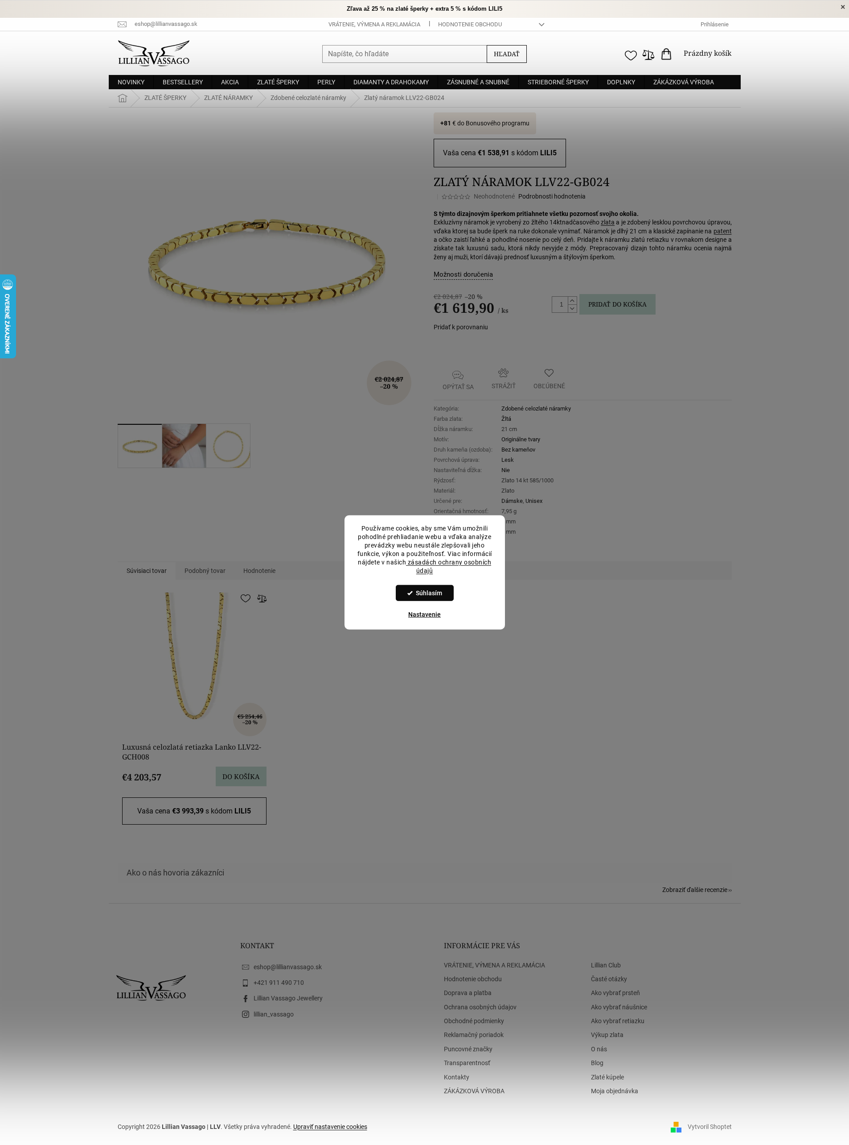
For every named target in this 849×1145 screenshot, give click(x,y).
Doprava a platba (468, 992)
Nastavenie (424, 614)
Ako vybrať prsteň (615, 992)
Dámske (512, 501)
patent (723, 231)
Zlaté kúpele (607, 1077)
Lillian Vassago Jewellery (288, 998)
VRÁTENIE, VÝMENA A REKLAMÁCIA (374, 24)
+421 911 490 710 (279, 982)
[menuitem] (131, 82)
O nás (599, 1049)
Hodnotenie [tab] (259, 570)
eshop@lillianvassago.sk (288, 967)
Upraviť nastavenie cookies (330, 1126)
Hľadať (507, 54)
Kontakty (456, 1077)
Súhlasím (429, 593)
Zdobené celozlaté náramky (536, 408)
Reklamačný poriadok (474, 1034)
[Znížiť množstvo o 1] (572, 308)
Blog (597, 1062)
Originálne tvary (520, 439)
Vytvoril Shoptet (710, 1126)
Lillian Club (606, 965)
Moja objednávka (614, 1091)
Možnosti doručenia (463, 274)
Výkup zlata (607, 1034)
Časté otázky (609, 979)
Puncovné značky (468, 1049)
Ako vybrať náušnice (619, 1007)
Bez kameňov (518, 449)
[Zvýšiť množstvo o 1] (572, 301)
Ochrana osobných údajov (480, 1007)
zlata (608, 222)
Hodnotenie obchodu (470, 24)
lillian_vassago (274, 1014)
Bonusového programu (497, 123)
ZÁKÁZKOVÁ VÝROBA (474, 1091)
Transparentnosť (467, 1062)
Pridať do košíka (617, 304)
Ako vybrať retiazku (617, 1021)
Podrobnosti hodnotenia (552, 196)
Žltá (506, 418)
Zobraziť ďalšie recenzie (694, 889)
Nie (505, 470)
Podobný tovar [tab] (205, 570)
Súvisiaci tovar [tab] (147, 570)
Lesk (507, 459)
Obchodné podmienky (474, 1021)
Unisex (533, 501)
